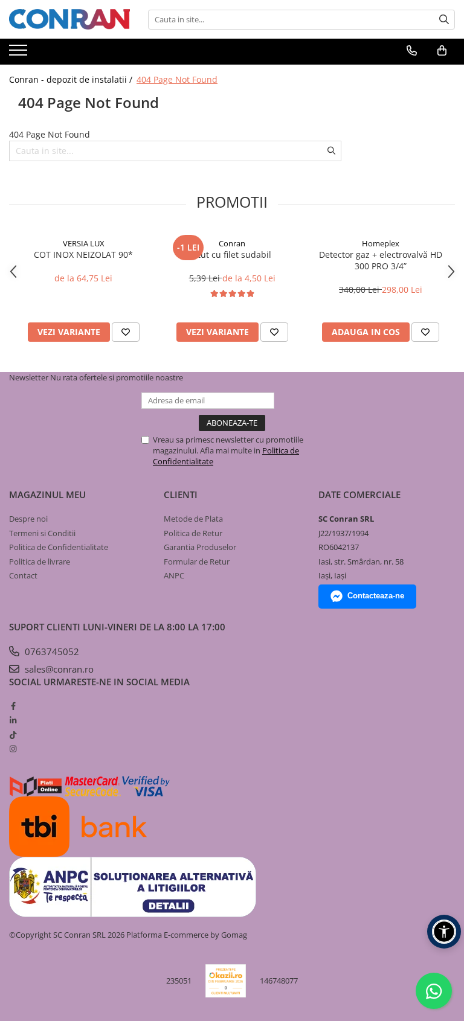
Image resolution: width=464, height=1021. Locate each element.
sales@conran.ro (58, 669)
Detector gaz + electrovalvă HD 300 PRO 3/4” (380, 260)
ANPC (174, 575)
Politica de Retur (193, 533)
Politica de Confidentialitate (58, 547)
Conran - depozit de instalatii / (72, 79)
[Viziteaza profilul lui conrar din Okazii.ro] (225, 980)
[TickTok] (13, 734)
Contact (23, 575)
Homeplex (380, 243)
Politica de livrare (39, 561)
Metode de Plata (193, 518)
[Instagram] (13, 748)
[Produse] (19, 54)
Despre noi (28, 518)
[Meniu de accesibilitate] (444, 932)
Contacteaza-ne (375, 595)
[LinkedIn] (13, 720)
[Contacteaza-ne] (411, 51)
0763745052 (50, 651)
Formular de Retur (197, 561)
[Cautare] (444, 20)
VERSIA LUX (84, 243)
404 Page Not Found (177, 79)
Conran (232, 243)
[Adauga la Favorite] (126, 332)
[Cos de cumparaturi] (442, 51)
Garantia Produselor (200, 547)
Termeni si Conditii (42, 533)
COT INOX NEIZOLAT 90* (83, 254)
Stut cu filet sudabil (232, 254)
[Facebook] (13, 705)
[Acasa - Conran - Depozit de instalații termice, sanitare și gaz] (69, 19)
